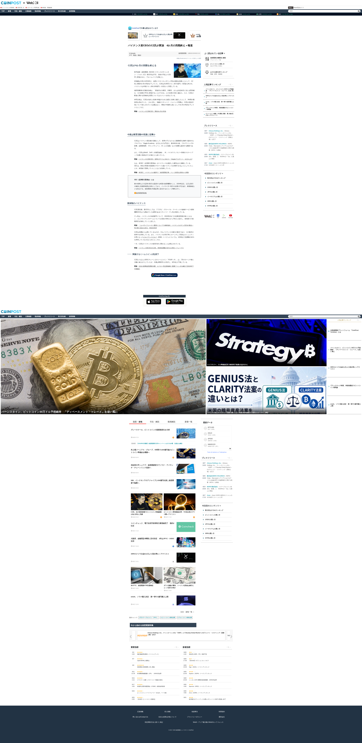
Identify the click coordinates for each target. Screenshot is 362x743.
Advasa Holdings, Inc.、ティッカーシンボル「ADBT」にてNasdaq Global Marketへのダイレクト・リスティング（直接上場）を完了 (221, 135)
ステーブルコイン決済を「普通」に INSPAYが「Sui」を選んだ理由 (221, 156)
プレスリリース (49, 11)
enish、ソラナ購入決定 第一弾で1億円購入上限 (149, 597)
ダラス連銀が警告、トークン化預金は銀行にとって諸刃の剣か (179, 587)
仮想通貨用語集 (141, 193)
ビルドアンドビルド (150, 237)
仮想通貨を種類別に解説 (218, 58)
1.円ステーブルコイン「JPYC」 (148, 617)
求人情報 (167, 711)
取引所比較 (62, 11)
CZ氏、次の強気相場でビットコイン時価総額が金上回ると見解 (146, 513)
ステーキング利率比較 (33, 7)
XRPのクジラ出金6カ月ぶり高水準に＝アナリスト (150, 554)
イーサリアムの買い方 (214, 196)
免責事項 (195, 711)
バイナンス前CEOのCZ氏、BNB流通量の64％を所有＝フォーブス (161, 248)
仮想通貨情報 (182, 53)
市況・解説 (18, 11)
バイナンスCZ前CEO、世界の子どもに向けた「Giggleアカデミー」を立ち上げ (165, 159)
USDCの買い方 (212, 187)
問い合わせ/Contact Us (140, 717)
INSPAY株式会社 (214, 154)
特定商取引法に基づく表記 (154, 722)
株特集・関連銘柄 (47, 7)
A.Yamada (132, 53)
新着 (9, 11)
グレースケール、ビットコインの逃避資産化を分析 (150, 430)
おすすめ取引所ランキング (218, 72)
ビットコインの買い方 (217, 64)
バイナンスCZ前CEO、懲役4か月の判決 (152, 111)
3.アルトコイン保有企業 (185, 617)
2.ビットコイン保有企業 (168, 617)
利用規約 (222, 711)
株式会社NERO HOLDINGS (217, 143)
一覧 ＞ (358, 320)
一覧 (229, 84)
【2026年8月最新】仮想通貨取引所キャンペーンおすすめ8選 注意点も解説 (159, 443)
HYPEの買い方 (212, 206)
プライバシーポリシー (194, 717)
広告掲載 (140, 711)
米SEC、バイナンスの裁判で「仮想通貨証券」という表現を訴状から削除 (164, 172)
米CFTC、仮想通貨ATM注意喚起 (142, 585)
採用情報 (72, 11)
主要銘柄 (28, 11)
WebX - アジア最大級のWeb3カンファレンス (208, 722)
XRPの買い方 (212, 201)
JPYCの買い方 (212, 192)
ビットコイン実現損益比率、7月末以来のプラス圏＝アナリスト (179, 513)
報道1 (135, 55)
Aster (210, 163)
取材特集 (38, 11)
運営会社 (222, 717)
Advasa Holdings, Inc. (216, 131)
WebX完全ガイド (299, 7)
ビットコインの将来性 (8, 7)
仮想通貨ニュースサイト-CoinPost (184, 730)
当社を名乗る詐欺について (167, 717)
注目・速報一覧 (186, 612)
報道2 (139, 55)
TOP (3, 11)
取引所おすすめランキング (216, 178)
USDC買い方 (20, 7)
